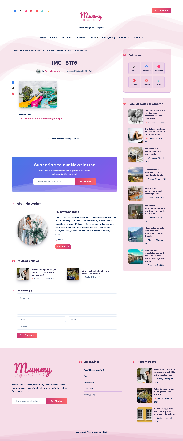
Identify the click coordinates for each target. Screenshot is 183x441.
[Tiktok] (42, 10)
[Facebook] (15, 10)
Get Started (85, 181)
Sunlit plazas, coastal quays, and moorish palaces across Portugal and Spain (155, 255)
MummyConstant (67, 212)
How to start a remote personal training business (153, 191)
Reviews (123, 37)
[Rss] (48, 10)
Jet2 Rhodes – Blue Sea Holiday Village (60, 50)
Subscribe (163, 10)
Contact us (88, 388)
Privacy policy (89, 395)
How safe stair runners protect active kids (153, 151)
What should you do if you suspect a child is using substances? (44, 272)
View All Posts (63, 247)
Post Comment (27, 335)
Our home (80, 37)
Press (86, 376)
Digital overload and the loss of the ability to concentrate (155, 132)
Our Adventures (26, 50)
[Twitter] (20, 10)
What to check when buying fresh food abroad (164, 392)
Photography (108, 37)
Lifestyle (65, 37)
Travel (93, 37)
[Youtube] (37, 10)
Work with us (89, 382)
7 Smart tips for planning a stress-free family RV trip (154, 172)
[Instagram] (26, 10)
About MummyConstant (94, 370)
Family (53, 37)
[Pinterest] (31, 10)
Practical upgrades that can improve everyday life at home (165, 411)
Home (43, 37)
